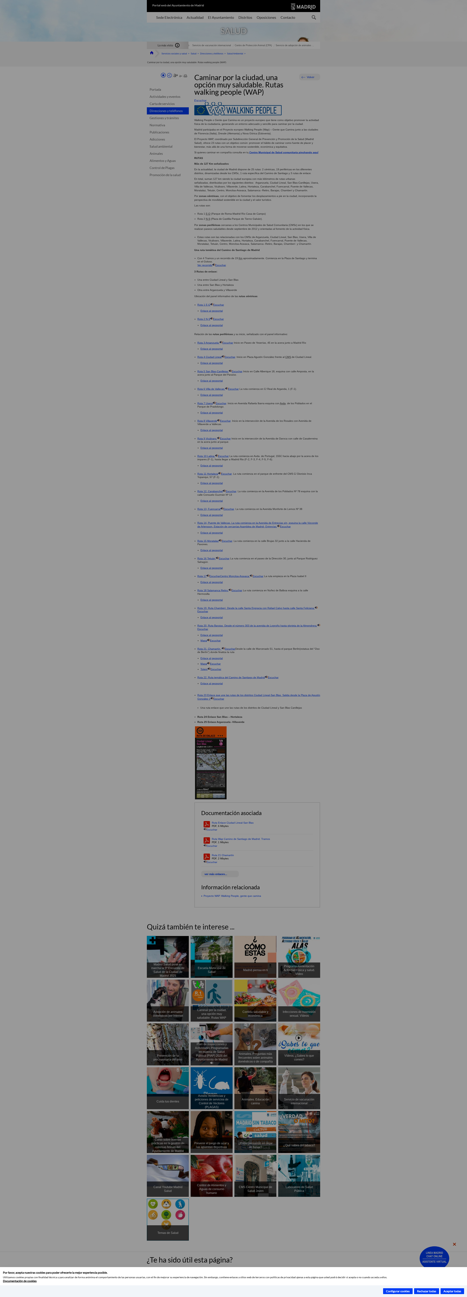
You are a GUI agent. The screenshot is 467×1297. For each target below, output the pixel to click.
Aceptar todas (452, 1291)
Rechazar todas (426, 1291)
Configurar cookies (398, 1291)
